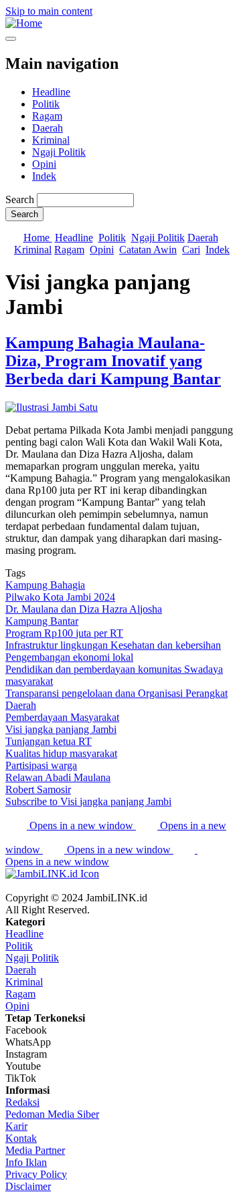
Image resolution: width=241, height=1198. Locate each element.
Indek (44, 176)
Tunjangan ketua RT (48, 741)
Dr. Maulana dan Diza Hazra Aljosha (83, 609)
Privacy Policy (36, 1174)
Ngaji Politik (59, 152)
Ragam (47, 116)
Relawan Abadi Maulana (57, 777)
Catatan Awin (148, 249)
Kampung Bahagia (45, 585)
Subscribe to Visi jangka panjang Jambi (88, 801)
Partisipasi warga (41, 765)
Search (19, 199)
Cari (191, 249)
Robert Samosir (38, 789)
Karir (16, 1126)
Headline (51, 92)
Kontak (21, 1138)
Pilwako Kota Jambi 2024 (60, 597)
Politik (46, 104)
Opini (44, 164)
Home (37, 237)
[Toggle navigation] (10, 39)
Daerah (47, 128)
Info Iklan (26, 1162)
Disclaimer (28, 1186)
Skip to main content (48, 11)
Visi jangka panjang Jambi (60, 729)
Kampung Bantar (41, 621)
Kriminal (51, 140)
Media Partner (35, 1150)
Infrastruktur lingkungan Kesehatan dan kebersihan (113, 645)
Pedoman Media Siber (52, 1114)
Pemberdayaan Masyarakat (62, 717)
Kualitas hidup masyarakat (61, 753)
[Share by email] (185, 849)
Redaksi (22, 1102)
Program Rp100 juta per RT (64, 633)
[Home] (23, 23)
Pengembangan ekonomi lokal (69, 657)
